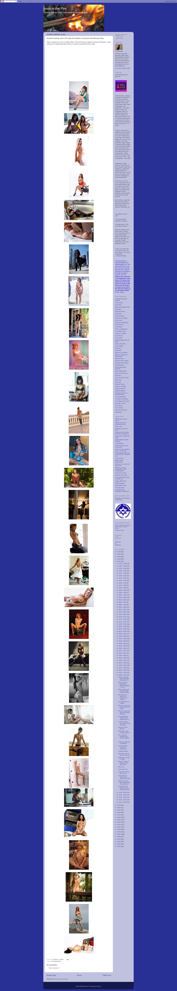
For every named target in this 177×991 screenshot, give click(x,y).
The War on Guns (120, 403)
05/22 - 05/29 (123, 638)
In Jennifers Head (120, 331)
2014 (119, 822)
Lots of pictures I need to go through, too (123, 747)
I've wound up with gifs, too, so (123, 772)
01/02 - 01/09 (123, 802)
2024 (119, 556)
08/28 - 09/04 (123, 604)
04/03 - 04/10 (123, 655)
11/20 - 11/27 (123, 575)
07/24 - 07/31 (123, 617)
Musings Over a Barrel (121, 363)
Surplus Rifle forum (120, 481)
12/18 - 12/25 (123, 566)
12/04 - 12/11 (123, 570)
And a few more (123, 769)
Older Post (107, 975)
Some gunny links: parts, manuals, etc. (122, 478)
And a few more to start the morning (124, 754)
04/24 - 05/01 (123, 648)
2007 (119, 839)
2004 (119, 846)
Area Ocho (118, 305)
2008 (119, 836)
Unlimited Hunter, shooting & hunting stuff (122, 490)
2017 (119, 815)
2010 (119, 832)
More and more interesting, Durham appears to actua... (124, 685)
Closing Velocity (119, 316)
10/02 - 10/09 (123, 592)
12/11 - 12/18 (123, 568)
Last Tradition (119, 346)
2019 (119, 810)
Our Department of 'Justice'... (123, 702)
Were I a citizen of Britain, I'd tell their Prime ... (123, 763)
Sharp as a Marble (120, 386)
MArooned (118, 350)
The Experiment (56, 961)
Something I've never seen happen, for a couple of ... (123, 697)
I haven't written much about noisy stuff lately (124, 723)
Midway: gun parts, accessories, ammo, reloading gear (121, 469)
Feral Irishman (119, 324)
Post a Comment (54, 968)
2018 (119, 812)
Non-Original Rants (120, 371)
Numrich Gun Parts (120, 473)
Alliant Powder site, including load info (120, 423)
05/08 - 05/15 (123, 643)
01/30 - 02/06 (123, 792)
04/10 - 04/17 (123, 653)
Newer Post (51, 975)
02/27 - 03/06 (123, 667)
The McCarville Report (121, 399)
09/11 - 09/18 (123, 600)
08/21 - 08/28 (123, 607)
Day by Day (118, 320)
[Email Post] (67, 959)
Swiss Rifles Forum (120, 485)
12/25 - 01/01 (123, 563)
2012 (119, 827)
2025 (119, 554)
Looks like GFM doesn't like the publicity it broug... (124, 788)
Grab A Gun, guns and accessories (121, 446)
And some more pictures (123, 728)
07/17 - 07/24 (123, 619)
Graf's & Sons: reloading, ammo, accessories (122, 450)
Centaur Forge (119, 530)
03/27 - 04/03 (123, 658)
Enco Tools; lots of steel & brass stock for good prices (122, 526)
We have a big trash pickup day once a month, (124, 707)
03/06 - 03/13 (123, 665)
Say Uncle (118, 382)
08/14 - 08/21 (123, 609)
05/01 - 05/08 (123, 646)
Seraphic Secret (120, 384)
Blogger (99, 986)
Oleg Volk (118, 375)
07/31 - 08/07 (123, 614)
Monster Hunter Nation (122, 360)
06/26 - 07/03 (123, 626)
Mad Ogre (118, 348)
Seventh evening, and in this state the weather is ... (123, 678)
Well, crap (121, 767)
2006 (119, 841)
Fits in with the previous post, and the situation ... (123, 737)
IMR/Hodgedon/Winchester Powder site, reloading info (122, 454)
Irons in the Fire (54, 8)
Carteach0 (118, 313)
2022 (119, 561)
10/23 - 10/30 (123, 585)
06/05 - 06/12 (123, 633)
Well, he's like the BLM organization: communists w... (124, 782)
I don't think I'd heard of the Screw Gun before (124, 777)
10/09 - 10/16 (123, 590)
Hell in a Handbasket (121, 329)
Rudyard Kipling (121, 255)
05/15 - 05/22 (123, 641)
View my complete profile (122, 68)
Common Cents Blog (121, 318)
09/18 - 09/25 (123, 597)
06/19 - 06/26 (123, 629)
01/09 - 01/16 (123, 799)
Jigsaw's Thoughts (120, 333)
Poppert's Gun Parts (121, 475)
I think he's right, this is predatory (124, 742)
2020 (119, 807)
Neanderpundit (119, 365)
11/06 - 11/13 (123, 580)
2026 (119, 551)
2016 (119, 817)
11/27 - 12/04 (123, 573)
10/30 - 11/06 (123, 583)
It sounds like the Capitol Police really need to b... (124, 718)
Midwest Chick (119, 358)
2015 (119, 819)
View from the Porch (121, 410)
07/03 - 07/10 (123, 624)
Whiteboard (118, 412)
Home (79, 975)
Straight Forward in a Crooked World (121, 393)
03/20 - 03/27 (123, 660)
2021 (119, 805)
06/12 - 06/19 (123, 631)
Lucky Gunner (119, 458)
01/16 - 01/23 (123, 797)
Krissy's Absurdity (120, 343)
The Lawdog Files (120, 396)
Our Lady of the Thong (122, 377)
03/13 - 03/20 (123, 663)
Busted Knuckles (120, 311)
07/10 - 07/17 (123, 621)
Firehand (120, 51)
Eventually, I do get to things (123, 758)
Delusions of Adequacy (122, 322)
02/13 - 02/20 (123, 672)
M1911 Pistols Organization (119, 461)
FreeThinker (118, 327)
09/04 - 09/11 (123, 602)
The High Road (119, 487)
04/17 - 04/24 (123, 650)
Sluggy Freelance (120, 388)
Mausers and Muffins (121, 352)
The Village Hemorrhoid (122, 401)
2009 (119, 834)
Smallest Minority (120, 391)
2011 (118, 829)
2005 (119, 844)
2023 (119, 559)
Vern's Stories (119, 407)
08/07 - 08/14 (123, 612)
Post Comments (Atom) (61, 979)
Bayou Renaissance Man (122, 307)
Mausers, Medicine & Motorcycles (121, 355)
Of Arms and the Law (121, 373)
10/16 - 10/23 (123, 587)
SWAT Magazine (120, 483)
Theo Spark (118, 405)
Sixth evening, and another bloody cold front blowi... (124, 691)
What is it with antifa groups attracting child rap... (124, 712)
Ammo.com (118, 426)
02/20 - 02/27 (123, 670)
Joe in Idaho (118, 338)
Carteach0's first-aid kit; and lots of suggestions (122, 433)
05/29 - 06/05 (123, 636)
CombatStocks (119, 443)
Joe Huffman (119, 335)
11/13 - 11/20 (123, 578)
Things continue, (123, 751)
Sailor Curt (118, 380)
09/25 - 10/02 (123, 595)
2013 (119, 824)
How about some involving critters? (124, 731)
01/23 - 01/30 (123, 795)
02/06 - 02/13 (123, 675)
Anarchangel (119, 302)
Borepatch (118, 309)
